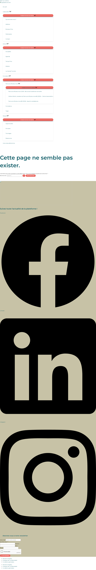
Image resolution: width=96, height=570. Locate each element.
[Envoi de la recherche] (24, 175)
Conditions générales (8, 562)
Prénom (17, 543)
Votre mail (3, 540)
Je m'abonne (5, 555)
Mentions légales (7, 558)
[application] (10, 11)
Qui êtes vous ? (4, 542)
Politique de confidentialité (10, 560)
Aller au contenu (4, 0)
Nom (16, 546)
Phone (1, 548)
